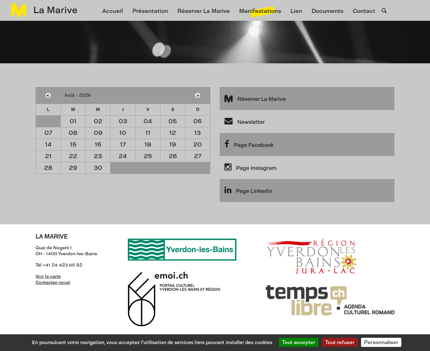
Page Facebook (254, 145)
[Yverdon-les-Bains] (182, 243)
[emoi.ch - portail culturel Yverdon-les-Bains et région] (174, 293)
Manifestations (260, 11)
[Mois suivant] (197, 95)
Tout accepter (298, 342)
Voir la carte (48, 276)
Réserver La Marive (204, 11)
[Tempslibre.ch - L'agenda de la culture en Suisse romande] (330, 294)
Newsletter (251, 122)
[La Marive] (41, 10)
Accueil (112, 11)
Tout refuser (339, 342)
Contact (364, 11)
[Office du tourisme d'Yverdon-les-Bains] (311, 250)
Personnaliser (381, 342)
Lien (296, 11)
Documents (327, 11)
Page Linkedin (254, 191)
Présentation (150, 11)
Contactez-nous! (53, 282)
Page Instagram (256, 168)
